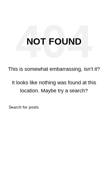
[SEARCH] (97, 107)
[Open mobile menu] (6, 6)
